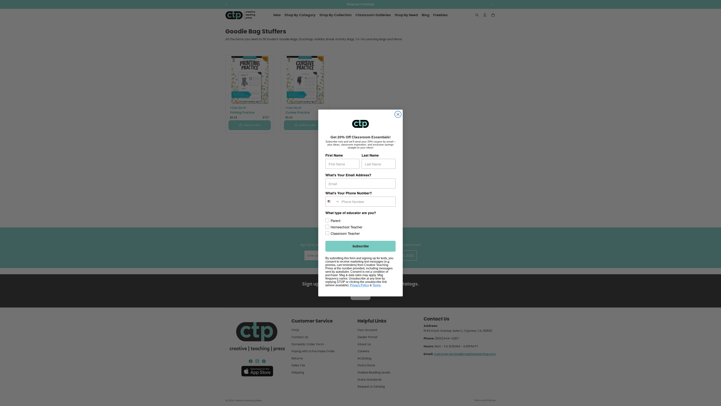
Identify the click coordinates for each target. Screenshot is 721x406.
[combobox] (333, 201)
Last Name (370, 155)
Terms (377, 285)
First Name (334, 155)
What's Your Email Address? (348, 175)
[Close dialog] (398, 114)
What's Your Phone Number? (348, 193)
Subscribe (360, 246)
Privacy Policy (359, 285)
